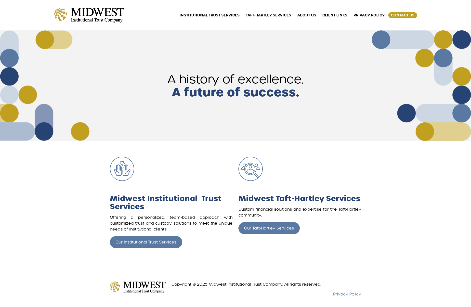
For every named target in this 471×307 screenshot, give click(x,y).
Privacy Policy (347, 294)
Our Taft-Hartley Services (269, 228)
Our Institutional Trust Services (146, 242)
